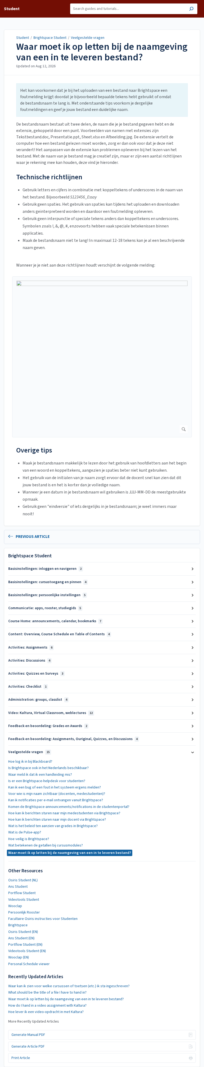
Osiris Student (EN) (23, 932)
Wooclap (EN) (18, 957)
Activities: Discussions (29, 660)
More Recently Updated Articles (33, 1021)
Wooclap (15, 906)
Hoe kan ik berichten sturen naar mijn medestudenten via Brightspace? (64, 813)
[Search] (191, 9)
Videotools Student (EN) (27, 951)
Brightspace (18, 925)
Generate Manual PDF (28, 1034)
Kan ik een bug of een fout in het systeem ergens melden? (54, 787)
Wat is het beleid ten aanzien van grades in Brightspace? (53, 826)
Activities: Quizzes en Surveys (35, 673)
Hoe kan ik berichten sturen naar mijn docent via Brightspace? (57, 819)
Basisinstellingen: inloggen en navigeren (45, 568)
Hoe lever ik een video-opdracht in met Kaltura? (46, 1012)
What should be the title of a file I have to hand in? (47, 992)
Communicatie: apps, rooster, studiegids (44, 608)
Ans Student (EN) (21, 938)
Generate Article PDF (28, 1046)
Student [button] (12, 8)
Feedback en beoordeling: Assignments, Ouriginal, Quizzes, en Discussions (73, 739)
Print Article (20, 1058)
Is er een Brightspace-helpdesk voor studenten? (46, 781)
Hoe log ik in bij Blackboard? (30, 761)
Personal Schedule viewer (29, 964)
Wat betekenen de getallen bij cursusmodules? (45, 845)
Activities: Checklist (27, 686)
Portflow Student (22, 893)
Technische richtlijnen (49, 177)
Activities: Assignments (30, 647)
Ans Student (18, 886)
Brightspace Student (49, 37)
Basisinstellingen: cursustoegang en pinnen (47, 582)
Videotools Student (23, 899)
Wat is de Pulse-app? (24, 832)
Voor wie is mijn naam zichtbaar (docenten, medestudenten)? (56, 793)
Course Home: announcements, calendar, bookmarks (54, 621)
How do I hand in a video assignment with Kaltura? (47, 1005)
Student (22, 37)
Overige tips (34, 450)
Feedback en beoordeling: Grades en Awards (47, 726)
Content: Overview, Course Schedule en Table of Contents (59, 634)
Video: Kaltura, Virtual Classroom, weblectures (50, 713)
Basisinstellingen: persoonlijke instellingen (47, 595)
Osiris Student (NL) (23, 880)
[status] (102, 100)
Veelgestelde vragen (87, 37)
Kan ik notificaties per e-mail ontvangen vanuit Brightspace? (55, 800)
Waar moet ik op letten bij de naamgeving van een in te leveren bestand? (102, 52)
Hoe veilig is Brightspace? (28, 839)
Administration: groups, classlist (37, 699)
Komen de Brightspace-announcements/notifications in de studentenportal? (68, 806)
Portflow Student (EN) (25, 944)
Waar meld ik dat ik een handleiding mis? (40, 774)
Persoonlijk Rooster (24, 912)
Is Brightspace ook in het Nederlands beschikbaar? (48, 768)
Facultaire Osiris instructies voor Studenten (43, 918)
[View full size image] (102, 357)
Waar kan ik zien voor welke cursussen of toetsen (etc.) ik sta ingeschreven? (69, 986)
